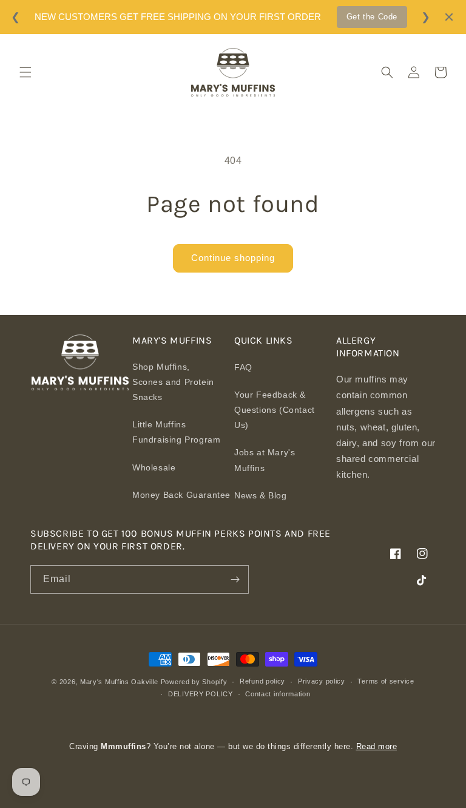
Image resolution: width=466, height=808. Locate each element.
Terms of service (385, 681)
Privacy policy (321, 681)
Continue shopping (233, 258)
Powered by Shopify (194, 681)
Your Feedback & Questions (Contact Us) (274, 410)
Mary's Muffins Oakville (119, 681)
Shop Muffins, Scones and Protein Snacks (173, 382)
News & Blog (260, 495)
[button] (25, 72)
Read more (376, 746)
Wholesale (153, 467)
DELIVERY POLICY (200, 694)
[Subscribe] (234, 579)
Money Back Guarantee (181, 495)
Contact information (277, 694)
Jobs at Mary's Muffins (264, 459)
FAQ (243, 367)
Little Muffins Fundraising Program (176, 431)
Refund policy (262, 681)
